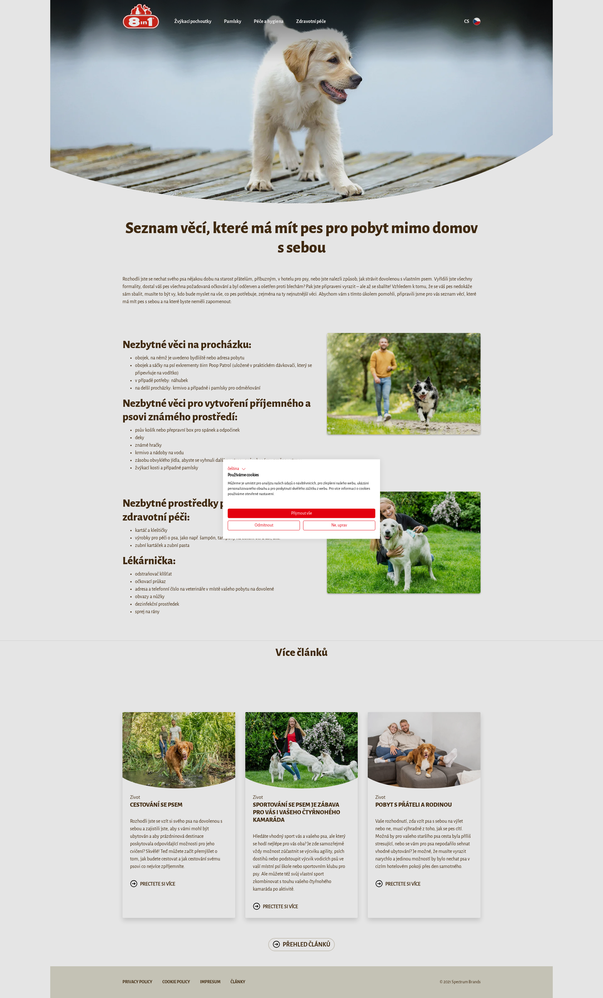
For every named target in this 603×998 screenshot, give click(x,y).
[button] (237, 469)
